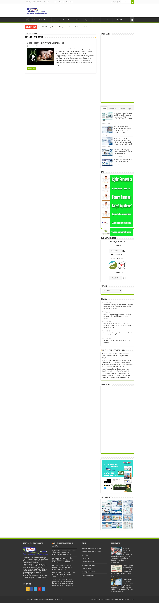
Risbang (78, 20)
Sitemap (61, 2)
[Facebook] (113, 2)
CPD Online (85, 558)
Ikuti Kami (27, 584)
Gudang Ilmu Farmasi (88, 572)
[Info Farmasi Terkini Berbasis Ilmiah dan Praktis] (36, 10)
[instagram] (119, 2)
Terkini (104, 108)
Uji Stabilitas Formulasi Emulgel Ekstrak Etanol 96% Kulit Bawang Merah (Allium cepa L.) (62, 567)
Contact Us (69, 2)
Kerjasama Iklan (121, 599)
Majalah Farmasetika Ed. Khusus (91, 551)
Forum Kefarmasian (88, 562)
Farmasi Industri (68, 20)
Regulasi (87, 20)
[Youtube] (117, 2)
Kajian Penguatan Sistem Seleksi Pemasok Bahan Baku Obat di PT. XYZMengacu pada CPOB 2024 (62, 560)
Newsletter (85, 555)
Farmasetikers (106, 20)
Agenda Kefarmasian (88, 565)
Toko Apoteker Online (88, 575)
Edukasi (40, 46)
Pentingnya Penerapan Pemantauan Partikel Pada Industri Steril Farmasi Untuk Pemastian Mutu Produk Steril (70, 27)
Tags (129, 108)
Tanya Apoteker (87, 568)
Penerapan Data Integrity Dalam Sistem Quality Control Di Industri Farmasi (123, 151)
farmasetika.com (35, 599)
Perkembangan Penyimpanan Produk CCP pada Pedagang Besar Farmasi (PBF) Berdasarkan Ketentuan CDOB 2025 (117, 117)
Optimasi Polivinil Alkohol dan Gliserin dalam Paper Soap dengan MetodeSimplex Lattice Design (115, 356)
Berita (33, 20)
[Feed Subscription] (95, 37)
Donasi (55, 2)
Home (28, 19)
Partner (96, 20)
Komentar (122, 108)
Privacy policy (103, 599)
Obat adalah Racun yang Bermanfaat (45, 43)
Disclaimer (111, 599)
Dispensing (56, 20)
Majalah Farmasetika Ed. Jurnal (113, 350)
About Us (46, 2)
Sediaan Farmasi (44, 20)
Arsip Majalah (118, 20)
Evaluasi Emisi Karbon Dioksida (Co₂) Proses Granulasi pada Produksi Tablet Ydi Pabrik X (63, 574)
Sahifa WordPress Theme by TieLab (53, 599)
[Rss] (111, 2)
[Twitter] (115, 2)
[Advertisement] (117, 68)
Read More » (31, 68)
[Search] (132, 2)
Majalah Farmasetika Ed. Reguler (92, 548)
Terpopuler (112, 108)
